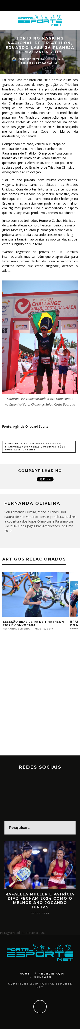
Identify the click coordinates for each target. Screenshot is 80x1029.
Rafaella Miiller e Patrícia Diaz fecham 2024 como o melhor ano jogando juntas (40, 900)
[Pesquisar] (76, 5)
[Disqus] (40, 698)
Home (25, 973)
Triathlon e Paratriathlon (40, 63)
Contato (43, 977)
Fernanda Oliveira (31, 59)
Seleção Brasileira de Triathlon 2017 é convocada (33, 623)
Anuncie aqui (52, 973)
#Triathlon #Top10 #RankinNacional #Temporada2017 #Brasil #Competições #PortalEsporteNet (35, 446)
